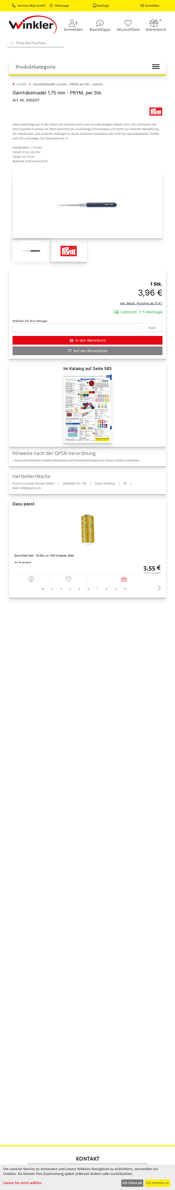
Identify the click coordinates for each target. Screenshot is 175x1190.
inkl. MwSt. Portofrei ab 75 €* (141, 303)
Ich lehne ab (132, 1183)
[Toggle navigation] (155, 66)
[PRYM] (156, 111)
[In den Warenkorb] (125, 579)
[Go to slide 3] (61, 588)
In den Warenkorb (90, 340)
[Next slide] (158, 588)
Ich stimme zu (157, 1183)
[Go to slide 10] (125, 588)
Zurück (21, 84)
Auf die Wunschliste (90, 351)
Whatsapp (62, 5)
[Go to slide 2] (52, 588)
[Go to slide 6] (88, 588)
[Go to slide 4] (70, 588)
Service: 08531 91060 (32, 5)
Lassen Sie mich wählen (22, 1183)
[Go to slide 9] (115, 588)
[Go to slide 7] (97, 588)
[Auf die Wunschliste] (69, 579)
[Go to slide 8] (106, 588)
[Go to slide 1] (43, 588)
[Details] (31, 579)
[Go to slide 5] (79, 588)
